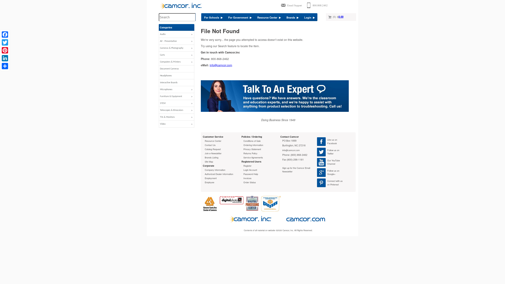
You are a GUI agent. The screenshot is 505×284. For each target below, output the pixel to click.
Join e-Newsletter (213, 153)
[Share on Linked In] (5, 58)
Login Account (250, 169)
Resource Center (268, 17)
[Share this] (5, 66)
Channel (331, 163)
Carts (162, 55)
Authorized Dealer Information (219, 174)
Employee (209, 182)
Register (247, 165)
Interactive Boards (169, 82)
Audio (163, 34)
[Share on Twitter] (5, 42)
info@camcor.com (221, 65)
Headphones (166, 76)
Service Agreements (253, 157)
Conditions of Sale (252, 140)
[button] (176, 35)
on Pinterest (333, 184)
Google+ (331, 174)
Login (308, 17)
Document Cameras (169, 69)
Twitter (330, 153)
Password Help (250, 174)
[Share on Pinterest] (5, 50)
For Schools (212, 17)
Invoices (247, 178)
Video (163, 124)
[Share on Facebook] (5, 34)
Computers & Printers (170, 62)
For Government (239, 17)
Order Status (249, 182)
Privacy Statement (252, 149)
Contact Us (210, 145)
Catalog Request (213, 149)
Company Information (215, 169)
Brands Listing (211, 157)
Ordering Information (253, 145)
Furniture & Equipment (171, 96)
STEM (163, 103)
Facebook (332, 143)
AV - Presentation (168, 41)
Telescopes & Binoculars (171, 110)
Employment (211, 178)
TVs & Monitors (167, 117)
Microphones (166, 89)
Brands (291, 17)
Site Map (209, 161)
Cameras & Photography (171, 48)
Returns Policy (250, 153)
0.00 (341, 17)
